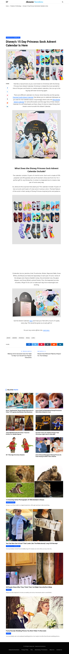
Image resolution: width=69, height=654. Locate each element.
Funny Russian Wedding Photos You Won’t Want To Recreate (26, 631)
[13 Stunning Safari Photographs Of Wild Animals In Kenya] (34, 481)
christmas (21, 337)
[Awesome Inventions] (34, 2)
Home (7, 6)
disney (27, 337)
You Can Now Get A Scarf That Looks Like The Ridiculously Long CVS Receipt (32, 543)
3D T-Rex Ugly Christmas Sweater (15, 455)
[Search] (62, 2)
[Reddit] (7, 102)
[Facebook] (7, 88)
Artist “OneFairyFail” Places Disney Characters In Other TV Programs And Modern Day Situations (19, 411)
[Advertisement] (34, 21)
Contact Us (59, 649)
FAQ (31, 649)
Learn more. (46, 330)
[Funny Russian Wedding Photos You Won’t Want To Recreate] (34, 612)
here (31, 321)
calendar (14, 337)
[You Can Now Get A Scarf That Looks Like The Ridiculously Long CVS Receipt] (34, 525)
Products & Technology (15, 6)
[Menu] (7, 2)
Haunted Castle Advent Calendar (23, 97)
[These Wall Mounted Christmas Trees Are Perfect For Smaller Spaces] (19, 423)
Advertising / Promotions (41, 649)
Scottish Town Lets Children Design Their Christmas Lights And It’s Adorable (47, 433)
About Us (52, 649)
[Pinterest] (7, 95)
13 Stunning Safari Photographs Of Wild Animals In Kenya (25, 500)
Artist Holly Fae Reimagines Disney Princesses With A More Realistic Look (49, 411)
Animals (9, 589)
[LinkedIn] (7, 106)
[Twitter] (7, 91)
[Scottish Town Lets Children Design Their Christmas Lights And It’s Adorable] (49, 423)
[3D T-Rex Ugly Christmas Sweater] (19, 445)
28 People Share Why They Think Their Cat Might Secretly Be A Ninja (29, 587)
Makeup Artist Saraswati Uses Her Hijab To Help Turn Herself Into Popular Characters (20, 355)
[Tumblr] (7, 99)
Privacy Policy (24, 649)
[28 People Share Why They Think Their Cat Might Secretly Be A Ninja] (34, 569)
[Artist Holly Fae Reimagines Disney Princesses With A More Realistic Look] (49, 400)
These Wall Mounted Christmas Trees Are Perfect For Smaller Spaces (17, 433)
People (8, 633)
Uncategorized (11, 502)
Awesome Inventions (14, 649)
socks (33, 337)
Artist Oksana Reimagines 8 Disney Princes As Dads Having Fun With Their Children (48, 455)
